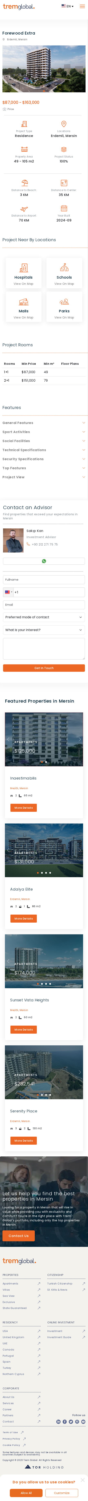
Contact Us (19, 1235)
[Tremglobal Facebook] (65, 1422)
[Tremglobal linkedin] (58, 1422)
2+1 (6, 380)
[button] (8, 592)
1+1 (6, 372)
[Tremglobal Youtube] (83, 1422)
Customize (62, 1493)
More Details (24, 808)
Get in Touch (44, 668)
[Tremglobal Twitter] (71, 1422)
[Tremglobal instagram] (77, 1422)
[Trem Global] (44, 1261)
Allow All (26, 1493)
